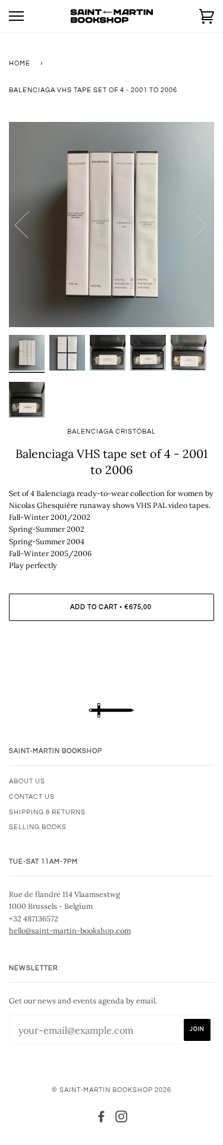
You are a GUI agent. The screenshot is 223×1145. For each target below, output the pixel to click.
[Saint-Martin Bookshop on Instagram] (121, 1119)
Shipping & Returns (47, 812)
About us (27, 781)
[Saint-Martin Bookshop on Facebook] (101, 1119)
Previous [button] (29, 224)
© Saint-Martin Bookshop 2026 (111, 1090)
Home (19, 63)
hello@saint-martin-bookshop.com (70, 930)
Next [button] (192, 224)
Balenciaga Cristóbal (111, 431)
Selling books (38, 827)
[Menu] (16, 16)
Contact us (32, 796)
